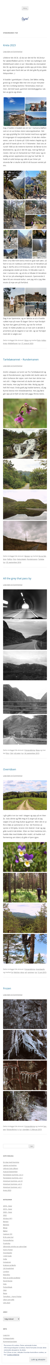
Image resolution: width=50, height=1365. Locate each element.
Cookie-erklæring (13, 1355)
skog (22, 972)
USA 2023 (6, 1303)
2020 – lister (7, 1212)
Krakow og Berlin (9, 1265)
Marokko (6, 1274)
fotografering (12, 1129)
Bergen (27, 556)
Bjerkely (6, 1224)
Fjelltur (9, 559)
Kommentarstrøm (10, 1341)
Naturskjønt (21, 559)
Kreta (5, 343)
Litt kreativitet (8, 1268)
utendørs (25, 1129)
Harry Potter (8, 1249)
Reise (27, 340)
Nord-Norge (7, 1281)
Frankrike (6, 1243)
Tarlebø (41, 559)
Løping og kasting (10, 1165)
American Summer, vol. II (12, 1184)
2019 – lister (7, 1209)
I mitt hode (7, 1256)
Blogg (5, 1228)
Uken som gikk (8, 1299)
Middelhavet (13, 343)
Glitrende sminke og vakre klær (15, 1246)
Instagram (7, 1262)
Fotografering (30, 750)
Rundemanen (32, 559)
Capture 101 (7, 1234)
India (5, 1259)
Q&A (5, 1290)
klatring (16, 972)
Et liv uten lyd (8, 1237)
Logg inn (6, 1335)
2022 (5, 1215)
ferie (39, 340)
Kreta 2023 (9, 45)
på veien (17, 753)
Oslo (5, 1284)
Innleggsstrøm (8, 1338)
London (6, 1271)
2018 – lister (7, 1206)
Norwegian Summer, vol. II (13, 1175)
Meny (25, 8)
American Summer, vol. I (12, 1187)
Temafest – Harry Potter (12, 1296)
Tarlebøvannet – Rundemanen (21, 359)
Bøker (5, 1231)
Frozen (7, 988)
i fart (11, 753)
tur (19, 343)
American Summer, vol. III (13, 1181)
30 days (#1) (7, 1218)
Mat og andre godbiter (11, 1278)
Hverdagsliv (40, 969)
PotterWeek (7, 1287)
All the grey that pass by (17, 578)
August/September (10, 1171)
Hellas (43, 340)
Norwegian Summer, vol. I (13, 1178)
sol (26, 972)
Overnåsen (9, 769)
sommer (31, 972)
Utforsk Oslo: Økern (10, 1168)
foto (14, 559)
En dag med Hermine (11, 1162)
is (18, 1129)
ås (12, 972)
